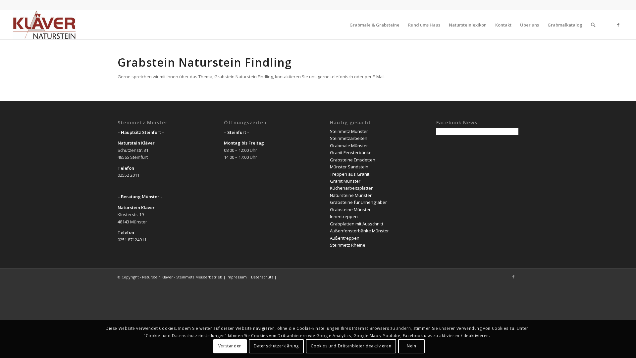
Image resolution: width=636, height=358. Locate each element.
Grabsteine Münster (350, 209)
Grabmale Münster (349, 146)
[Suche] (593, 24)
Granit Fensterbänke (351, 152)
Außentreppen (344, 238)
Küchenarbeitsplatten (352, 188)
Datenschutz (262, 276)
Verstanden (230, 346)
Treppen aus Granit (349, 174)
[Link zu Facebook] (618, 25)
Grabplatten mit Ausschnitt (356, 224)
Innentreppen (344, 216)
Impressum (237, 276)
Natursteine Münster (351, 195)
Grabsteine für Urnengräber (358, 202)
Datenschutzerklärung (276, 346)
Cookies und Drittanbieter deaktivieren (351, 346)
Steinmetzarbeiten (348, 138)
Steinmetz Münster (349, 131)
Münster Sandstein (349, 167)
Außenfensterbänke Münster (359, 231)
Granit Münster (345, 181)
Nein (411, 346)
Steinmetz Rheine (347, 245)
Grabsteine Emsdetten (352, 160)
